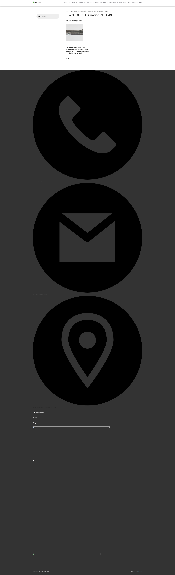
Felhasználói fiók (38, 413)
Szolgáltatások (83, 2)
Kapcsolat (123, 2)
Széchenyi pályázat (15, 4)
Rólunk (35, 418)
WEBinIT (140, 571)
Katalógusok (94, 2)
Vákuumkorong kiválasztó (109, 2)
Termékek (74, 2)
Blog (34, 423)
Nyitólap (67, 2)
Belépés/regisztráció (135, 2)
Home (67, 11)
